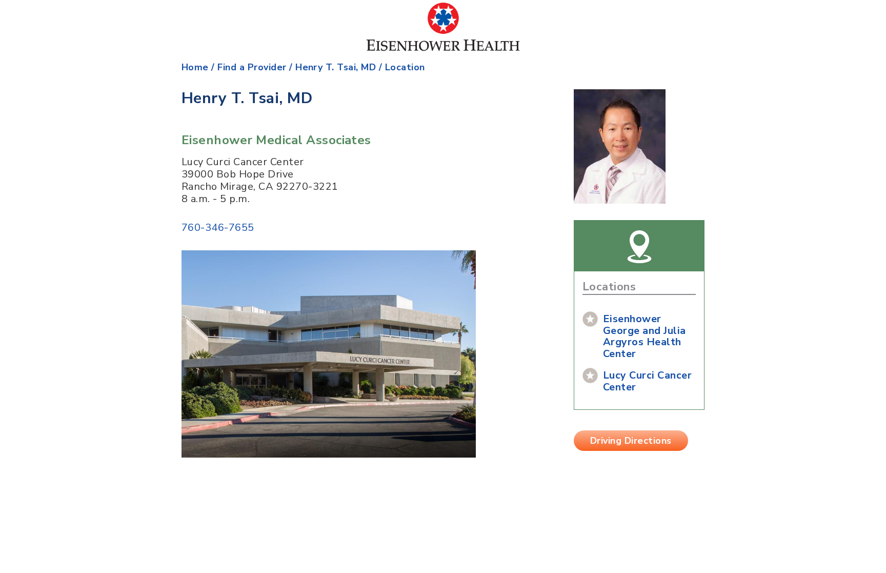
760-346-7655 (218, 227)
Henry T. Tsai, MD (335, 67)
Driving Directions (631, 440)
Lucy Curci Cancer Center (647, 381)
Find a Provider (251, 67)
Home (195, 67)
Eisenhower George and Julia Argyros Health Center (644, 336)
